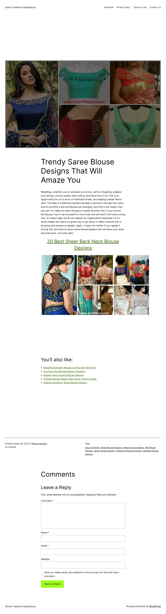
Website (45, 559)
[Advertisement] (83, 42)
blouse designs (92, 447)
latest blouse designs (133, 447)
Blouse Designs (39, 443)
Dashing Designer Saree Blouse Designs (65, 382)
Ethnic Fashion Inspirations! (20, 7)
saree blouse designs (104, 451)
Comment (47, 500)
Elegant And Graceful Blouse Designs (63, 375)
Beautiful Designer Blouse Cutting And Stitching (69, 367)
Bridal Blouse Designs (111, 447)
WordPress (155, 606)
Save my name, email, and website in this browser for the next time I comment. (81, 574)
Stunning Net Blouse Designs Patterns (64, 371)
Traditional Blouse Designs (129, 451)
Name (45, 532)
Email (45, 545)
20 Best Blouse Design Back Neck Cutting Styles (69, 379)
